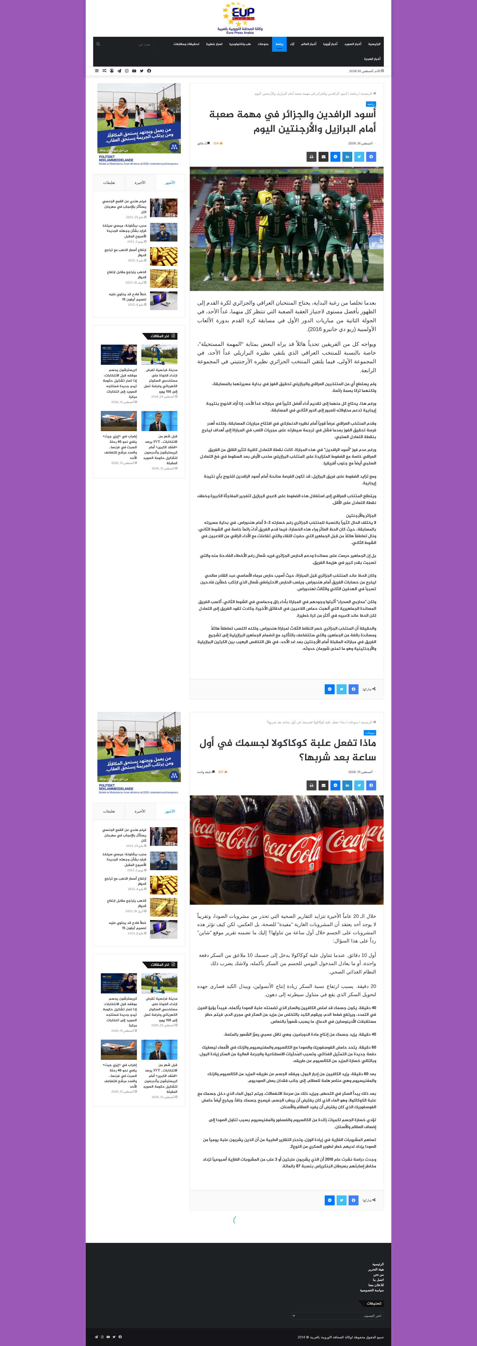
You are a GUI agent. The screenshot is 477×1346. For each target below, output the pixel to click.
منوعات (263, 44)
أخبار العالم (308, 44)
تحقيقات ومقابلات (186, 44)
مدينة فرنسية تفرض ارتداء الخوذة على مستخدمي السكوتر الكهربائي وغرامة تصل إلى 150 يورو (160, 380)
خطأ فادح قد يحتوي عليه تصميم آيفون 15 (127, 297)
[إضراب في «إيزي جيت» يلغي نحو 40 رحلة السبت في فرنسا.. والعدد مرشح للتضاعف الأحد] (119, 421)
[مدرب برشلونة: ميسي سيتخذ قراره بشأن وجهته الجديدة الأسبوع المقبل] (163, 232)
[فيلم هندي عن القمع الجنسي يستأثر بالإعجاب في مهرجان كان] (163, 208)
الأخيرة (140, 182)
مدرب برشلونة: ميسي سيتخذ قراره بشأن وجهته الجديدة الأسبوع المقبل (124, 231)
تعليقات (109, 182)
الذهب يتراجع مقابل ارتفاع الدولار (126, 275)
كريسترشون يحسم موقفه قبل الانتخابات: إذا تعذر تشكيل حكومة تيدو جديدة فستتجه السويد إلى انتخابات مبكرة (120, 383)
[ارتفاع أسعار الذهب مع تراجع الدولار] (163, 256)
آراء (292, 44)
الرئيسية (374, 44)
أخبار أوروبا (330, 44)
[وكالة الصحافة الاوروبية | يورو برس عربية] (238, 18)
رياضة (279, 44)
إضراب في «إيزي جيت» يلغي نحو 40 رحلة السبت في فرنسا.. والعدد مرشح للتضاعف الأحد (120, 447)
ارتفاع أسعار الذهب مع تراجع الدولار (125, 252)
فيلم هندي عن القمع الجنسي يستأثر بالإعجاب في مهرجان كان (124, 207)
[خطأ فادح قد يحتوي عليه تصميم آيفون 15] (163, 300)
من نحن (378, 1274)
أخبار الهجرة (372, 59)
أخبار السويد (352, 44)
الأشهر (170, 182)
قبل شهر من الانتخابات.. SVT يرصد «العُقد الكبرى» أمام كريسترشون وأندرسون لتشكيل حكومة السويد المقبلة (160, 450)
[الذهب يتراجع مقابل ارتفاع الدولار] (163, 278)
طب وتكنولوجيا (240, 44)
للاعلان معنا (376, 1285)
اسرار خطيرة (214, 44)
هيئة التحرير (376, 1269)
